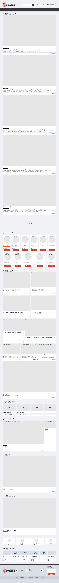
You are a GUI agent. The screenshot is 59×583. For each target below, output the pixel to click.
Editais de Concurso (7, 412)
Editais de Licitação (21, 412)
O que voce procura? (19, 4)
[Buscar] (33, 5)
